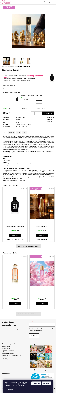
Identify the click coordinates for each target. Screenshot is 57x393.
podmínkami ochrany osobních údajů (41, 329)
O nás (4, 357)
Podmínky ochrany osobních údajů (12, 355)
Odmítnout (36, 383)
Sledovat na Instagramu (42, 370)
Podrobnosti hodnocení (23, 66)
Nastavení (9, 389)
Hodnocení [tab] (11, 132)
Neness (43, 108)
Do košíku (49, 113)
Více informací (22, 385)
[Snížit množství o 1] (33, 113)
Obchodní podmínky (8, 353)
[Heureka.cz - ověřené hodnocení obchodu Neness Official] (42, 377)
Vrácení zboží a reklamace (10, 352)
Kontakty (5, 359)
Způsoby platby (7, 348)
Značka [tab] (24, 132)
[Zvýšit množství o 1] (40, 113)
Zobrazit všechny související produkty (28, 246)
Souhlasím (46, 383)
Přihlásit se (34, 335)
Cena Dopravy (7, 346)
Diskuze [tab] (18, 132)
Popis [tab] (4, 132)
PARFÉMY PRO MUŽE (20, 117)
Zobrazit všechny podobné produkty (28, 314)
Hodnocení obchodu (8, 350)
